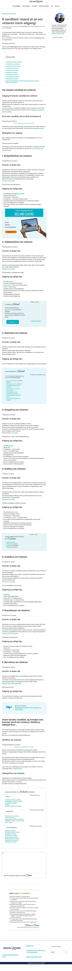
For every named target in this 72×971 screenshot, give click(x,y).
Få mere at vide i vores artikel (10, 633)
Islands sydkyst (9, 281)
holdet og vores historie (58, 33)
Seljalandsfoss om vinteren (11, 840)
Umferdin (41, 128)
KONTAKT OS (30, 945)
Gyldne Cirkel (14, 512)
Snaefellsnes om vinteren (11, 835)
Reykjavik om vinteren (10, 830)
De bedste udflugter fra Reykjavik (13, 806)
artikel (19, 683)
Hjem (3, 13)
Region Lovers (9, 26)
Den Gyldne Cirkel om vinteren (12, 832)
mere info (9, 27)
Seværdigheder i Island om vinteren (13, 801)
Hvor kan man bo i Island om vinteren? (14, 819)
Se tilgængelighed (17, 768)
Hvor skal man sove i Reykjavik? (14, 383)
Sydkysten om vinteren (10, 833)
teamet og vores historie (33, 927)
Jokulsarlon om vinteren (11, 841)
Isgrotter (7, 804)
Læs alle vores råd (36, 321)
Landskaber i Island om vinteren (13, 799)
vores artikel (14, 432)
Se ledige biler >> (13, 322)
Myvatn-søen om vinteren (11, 837)
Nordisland (7, 594)
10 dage (10, 822)
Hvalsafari (8, 545)
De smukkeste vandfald (11, 803)
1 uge (6, 822)
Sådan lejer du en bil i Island (12, 816)
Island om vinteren (11, 13)
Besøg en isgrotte (10, 542)
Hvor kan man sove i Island (13, 380)
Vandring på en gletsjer (12, 543)
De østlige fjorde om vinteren (12, 838)
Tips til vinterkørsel (9, 817)
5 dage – (22, 820)
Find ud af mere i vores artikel (10, 683)
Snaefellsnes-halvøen (18, 193)
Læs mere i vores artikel (8, 180)
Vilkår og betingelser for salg (33, 957)
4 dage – (18, 820)
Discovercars (8, 309)
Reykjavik (8, 285)
